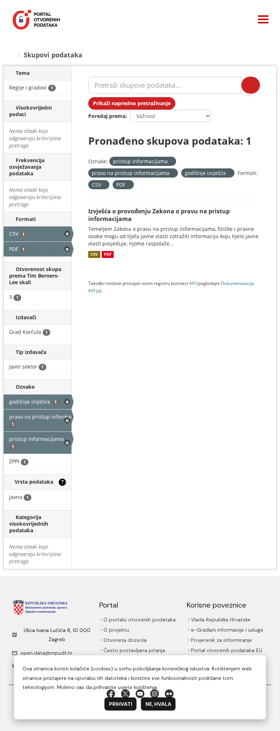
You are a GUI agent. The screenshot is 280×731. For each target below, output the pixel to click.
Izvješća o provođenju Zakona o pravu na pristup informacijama (159, 215)
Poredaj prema (106, 116)
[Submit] (250, 85)
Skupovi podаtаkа (53, 54)
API (192, 283)
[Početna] (11, 54)
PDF (108, 254)
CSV (94, 254)
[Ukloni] (170, 161)
